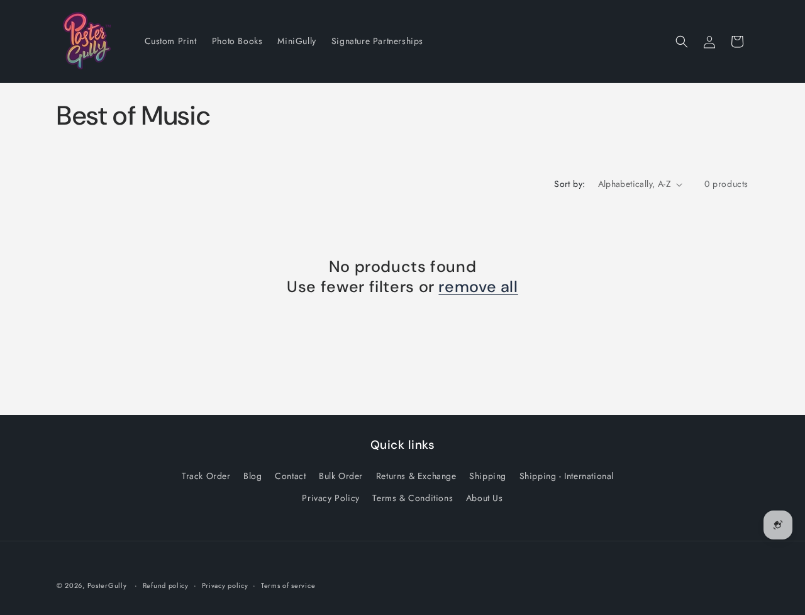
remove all (478, 287)
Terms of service (288, 585)
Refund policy (166, 585)
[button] (682, 41)
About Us (484, 498)
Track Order (206, 476)
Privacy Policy (330, 498)
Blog (252, 476)
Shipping (487, 476)
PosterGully (107, 585)
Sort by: (569, 184)
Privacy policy (225, 585)
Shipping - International (566, 476)
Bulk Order (341, 476)
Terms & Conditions (412, 498)
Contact (290, 476)
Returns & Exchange (416, 476)
